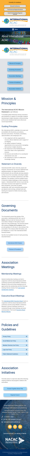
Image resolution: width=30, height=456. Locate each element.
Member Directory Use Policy (11, 345)
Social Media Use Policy (9, 341)
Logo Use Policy (7, 349)
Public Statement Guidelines (10, 354)
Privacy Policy (7, 336)
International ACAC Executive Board (13, 301)
